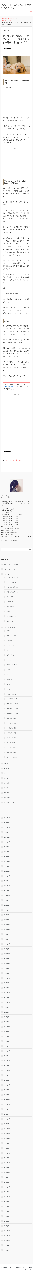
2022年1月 (7, 910)
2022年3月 (7, 900)
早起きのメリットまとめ (11, 564)
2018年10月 (7, 1099)
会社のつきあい (11, 606)
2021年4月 (7, 953)
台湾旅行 (6, 778)
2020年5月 (7, 1007)
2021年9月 (7, 929)
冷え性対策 (10, 601)
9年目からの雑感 (11, 752)
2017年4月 (7, 1187)
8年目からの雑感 (11, 747)
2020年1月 (7, 1026)
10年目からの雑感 (12, 757)
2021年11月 (7, 919)
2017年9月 (7, 1162)
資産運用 (9, 679)
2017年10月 (7, 1158)
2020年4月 (7, 1012)
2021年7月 (7, 939)
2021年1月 (7, 968)
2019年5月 (7, 1065)
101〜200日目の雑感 (12, 703)
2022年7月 (7, 881)
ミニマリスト (10, 645)
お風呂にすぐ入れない (13, 587)
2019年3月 (7, 1075)
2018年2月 (7, 1138)
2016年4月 (7, 1245)
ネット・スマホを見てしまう (13, 460)
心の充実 (9, 689)
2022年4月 (7, 895)
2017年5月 (7, 1182)
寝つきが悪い (10, 597)
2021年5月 (7, 949)
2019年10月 (7, 1041)
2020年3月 (7, 1017)
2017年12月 (7, 1148)
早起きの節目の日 (12, 694)
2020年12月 (7, 973)
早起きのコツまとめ (9, 569)
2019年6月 (7, 1060)
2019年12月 (7, 1031)
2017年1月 (7, 1201)
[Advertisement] (16, 103)
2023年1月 (7, 866)
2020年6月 (7, 1002)
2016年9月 (7, 1221)
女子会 (8, 611)
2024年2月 (7, 846)
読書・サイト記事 (12, 635)
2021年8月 (7, 934)
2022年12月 (7, 871)
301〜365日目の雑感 (12, 713)
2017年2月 (7, 1196)
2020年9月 (7, 987)
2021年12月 (7, 915)
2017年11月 (7, 1153)
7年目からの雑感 (11, 742)
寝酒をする (10, 621)
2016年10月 (7, 1216)
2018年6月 (7, 1119)
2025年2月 (7, 832)
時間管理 (9, 640)
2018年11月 (7, 1094)
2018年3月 (7, 1133)
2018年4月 (7, 1128)
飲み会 (8, 684)
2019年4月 (7, 1070)
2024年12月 (7, 837)
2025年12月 (7, 822)
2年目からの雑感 (11, 718)
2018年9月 (7, 1104)
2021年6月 (7, 944)
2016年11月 (7, 1211)
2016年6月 (7, 1235)
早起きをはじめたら (9, 627)
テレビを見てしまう (12, 577)
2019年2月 (7, 1080)
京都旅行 (6, 788)
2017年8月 (7, 1167)
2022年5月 (7, 890)
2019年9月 (7, 1046)
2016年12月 (7, 1206)
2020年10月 (7, 983)
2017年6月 (7, 1177)
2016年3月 (7, 1250)
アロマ (8, 669)
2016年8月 (7, 1226)
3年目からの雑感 (11, 723)
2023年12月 (7, 851)
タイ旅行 (6, 783)
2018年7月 (7, 1114)
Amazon (6, 768)
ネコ (5, 773)
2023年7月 (7, 856)
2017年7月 (7, 1172)
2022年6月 (7, 885)
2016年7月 (7, 1230)
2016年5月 (7, 1240)
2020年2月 (7, 1022)
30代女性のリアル (9, 802)
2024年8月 (7, 842)
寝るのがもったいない (13, 592)
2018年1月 (7, 1143)
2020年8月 (7, 992)
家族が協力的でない (12, 616)
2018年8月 (7, 1109)
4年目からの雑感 (11, 728)
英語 (8, 674)
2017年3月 (7, 1192)
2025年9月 (7, 827)
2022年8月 (7, 876)
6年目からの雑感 (11, 737)
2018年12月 (7, 1090)
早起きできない (8, 574)
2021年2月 (7, 963)
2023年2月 (7, 861)
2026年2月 (7, 817)
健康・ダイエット (12, 655)
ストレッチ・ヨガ (12, 665)
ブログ (8, 650)
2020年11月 (7, 978)
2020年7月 (7, 997)
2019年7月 (7, 1055)
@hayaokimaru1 (10, 386)
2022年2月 (7, 905)
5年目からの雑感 (11, 733)
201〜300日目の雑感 (12, 708)
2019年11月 (7, 1036)
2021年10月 (7, 924)
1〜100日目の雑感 (12, 699)
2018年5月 (7, 1124)
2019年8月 (7, 1051)
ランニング (10, 660)
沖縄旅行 (6, 792)
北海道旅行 (7, 797)
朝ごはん (9, 630)
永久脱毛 (6, 763)
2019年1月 (7, 1085)
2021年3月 (7, 958)
